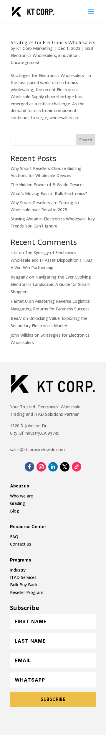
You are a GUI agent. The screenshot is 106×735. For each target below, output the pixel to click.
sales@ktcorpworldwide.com (37, 449)
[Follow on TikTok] (76, 467)
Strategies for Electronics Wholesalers (53, 42)
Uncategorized (25, 62)
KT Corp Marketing (34, 48)
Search (85, 140)
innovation (68, 55)
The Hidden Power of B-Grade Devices (48, 184)
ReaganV (19, 277)
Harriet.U (19, 301)
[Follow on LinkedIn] (53, 467)
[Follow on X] (64, 467)
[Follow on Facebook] (29, 467)
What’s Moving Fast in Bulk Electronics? (49, 193)
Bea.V (16, 318)
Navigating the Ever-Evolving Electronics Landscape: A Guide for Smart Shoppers (51, 284)
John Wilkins (22, 335)
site (14, 252)
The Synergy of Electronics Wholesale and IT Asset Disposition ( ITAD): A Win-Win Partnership (53, 260)
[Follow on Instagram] (41, 467)
